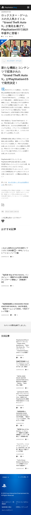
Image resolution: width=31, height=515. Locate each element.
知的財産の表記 (6, 507)
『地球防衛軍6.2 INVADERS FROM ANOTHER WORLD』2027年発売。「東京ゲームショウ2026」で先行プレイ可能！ (15, 307)
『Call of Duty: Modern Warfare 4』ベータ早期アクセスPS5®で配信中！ (22, 462)
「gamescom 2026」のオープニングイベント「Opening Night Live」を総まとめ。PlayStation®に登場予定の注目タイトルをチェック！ (22, 397)
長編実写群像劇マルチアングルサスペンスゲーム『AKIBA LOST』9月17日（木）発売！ (23, 363)
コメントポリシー (7, 510)
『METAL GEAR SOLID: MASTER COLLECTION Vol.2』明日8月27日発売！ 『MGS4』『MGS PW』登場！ (22, 380)
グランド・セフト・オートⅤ (12, 211)
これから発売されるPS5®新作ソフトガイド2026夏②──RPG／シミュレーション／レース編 (15, 250)
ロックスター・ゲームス (14, 61)
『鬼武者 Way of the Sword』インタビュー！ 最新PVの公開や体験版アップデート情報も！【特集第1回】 (15, 278)
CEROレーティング (22, 507)
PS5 (3, 211)
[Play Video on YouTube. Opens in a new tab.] (26, 55)
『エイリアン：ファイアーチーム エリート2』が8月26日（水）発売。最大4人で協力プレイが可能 (23, 447)
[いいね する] (11, 256)
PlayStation (11, 7)
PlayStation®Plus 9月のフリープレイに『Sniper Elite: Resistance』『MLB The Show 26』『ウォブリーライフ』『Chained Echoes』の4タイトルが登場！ (22, 346)
